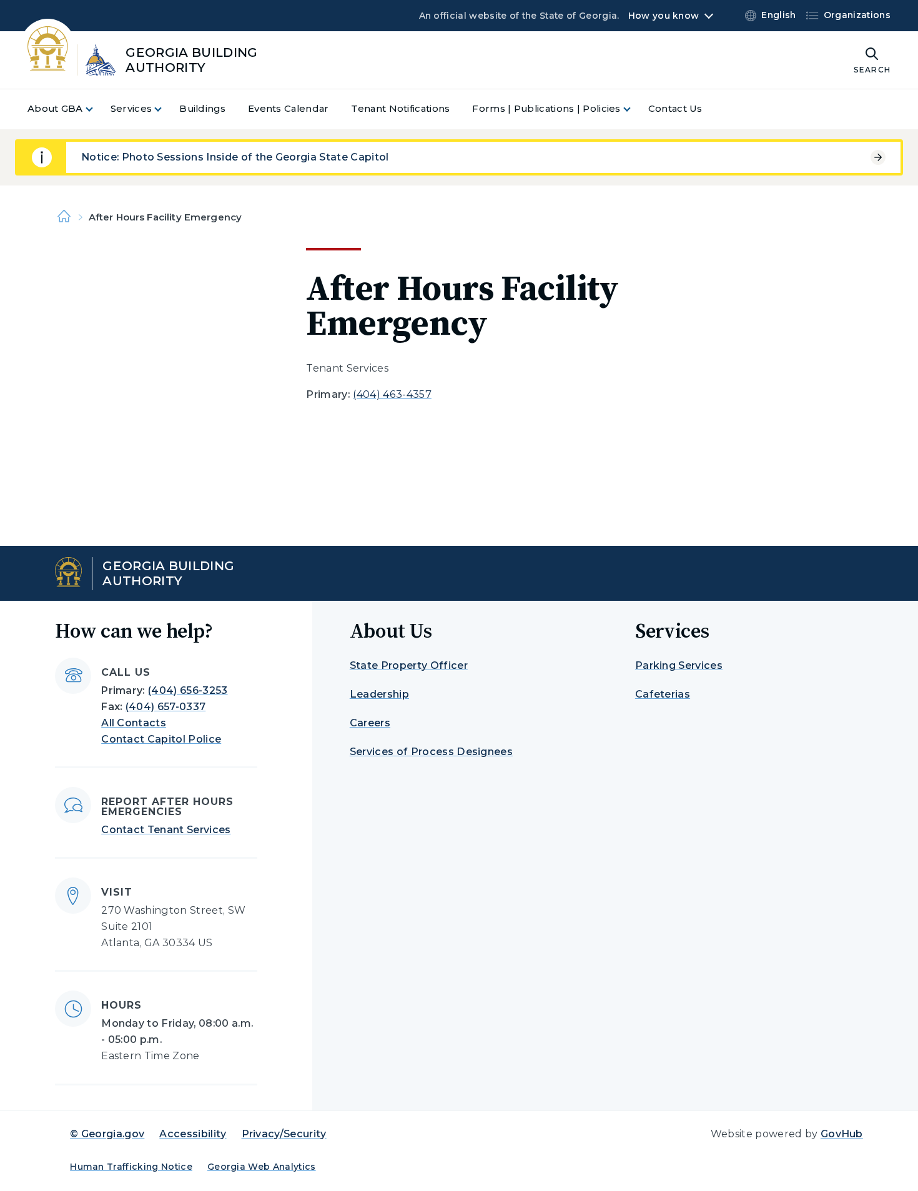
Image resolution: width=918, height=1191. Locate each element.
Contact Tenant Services (165, 830)
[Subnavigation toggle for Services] (165, 109)
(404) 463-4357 (392, 394)
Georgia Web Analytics (261, 1166)
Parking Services (679, 665)
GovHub (842, 1134)
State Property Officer (409, 665)
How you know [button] (663, 16)
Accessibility (192, 1134)
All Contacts (133, 723)
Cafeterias (662, 694)
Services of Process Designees (431, 752)
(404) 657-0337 (165, 707)
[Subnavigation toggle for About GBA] (97, 109)
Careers (370, 723)
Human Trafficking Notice (131, 1166)
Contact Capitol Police (161, 739)
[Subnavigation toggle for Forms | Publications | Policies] (634, 109)
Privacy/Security (284, 1134)
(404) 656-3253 (187, 690)
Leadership (379, 694)
